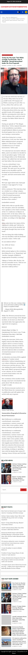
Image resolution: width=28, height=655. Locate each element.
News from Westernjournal (7, 55)
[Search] (22, 12)
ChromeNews (20, 651)
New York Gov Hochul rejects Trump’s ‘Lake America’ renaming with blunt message (6, 586)
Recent (6, 416)
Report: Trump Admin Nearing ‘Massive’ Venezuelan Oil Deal (6, 479)
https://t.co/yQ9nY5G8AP (11, 306)
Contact (12, 416)
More (16, 413)
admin (4, 65)
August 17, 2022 (9, 311)
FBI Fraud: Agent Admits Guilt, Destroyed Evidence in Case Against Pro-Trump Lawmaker (13, 185)
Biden (3, 223)
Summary (4, 413)
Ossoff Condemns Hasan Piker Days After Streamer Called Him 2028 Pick (6, 620)
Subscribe (26, 12)
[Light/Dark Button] (18, 12)
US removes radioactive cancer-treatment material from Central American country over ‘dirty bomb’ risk (13, 543)
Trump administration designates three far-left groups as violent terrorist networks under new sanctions (13, 559)
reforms (4, 359)
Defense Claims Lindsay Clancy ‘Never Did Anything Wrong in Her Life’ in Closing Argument (6, 468)
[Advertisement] (14, 39)
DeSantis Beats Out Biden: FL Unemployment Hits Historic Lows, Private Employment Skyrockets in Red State (13, 332)
